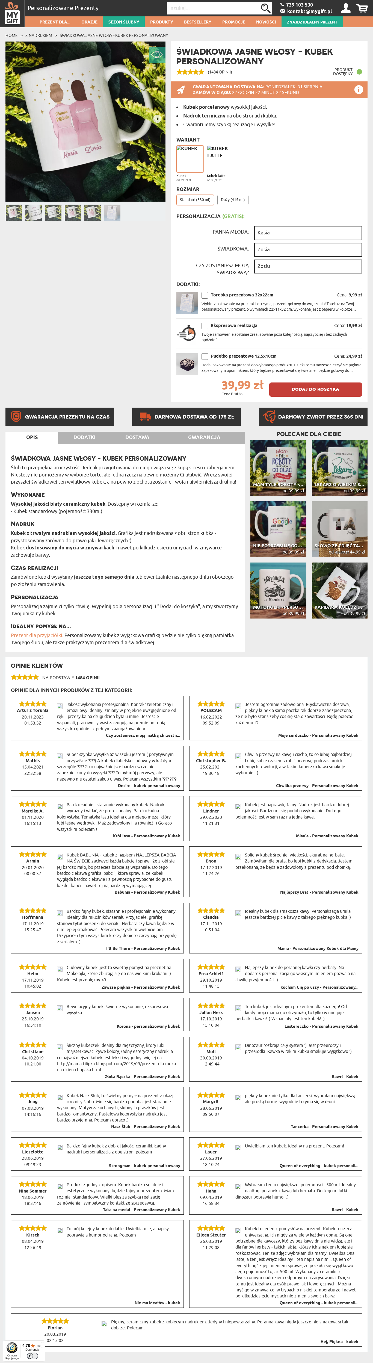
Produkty (161, 22)
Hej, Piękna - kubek (340, 1342)
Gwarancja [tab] (204, 437)
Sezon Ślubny (123, 22)
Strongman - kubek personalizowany (144, 1166)
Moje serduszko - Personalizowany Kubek (318, 735)
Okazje (89, 22)
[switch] (32, 1356)
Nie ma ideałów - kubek (157, 1303)
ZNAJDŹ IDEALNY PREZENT (312, 22)
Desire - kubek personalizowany (149, 786)
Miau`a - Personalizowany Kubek (327, 836)
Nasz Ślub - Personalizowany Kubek (145, 1127)
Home (11, 35)
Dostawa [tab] (137, 437)
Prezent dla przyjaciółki (36, 635)
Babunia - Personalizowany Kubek (147, 892)
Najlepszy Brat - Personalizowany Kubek (319, 892)
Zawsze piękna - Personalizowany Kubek (141, 987)
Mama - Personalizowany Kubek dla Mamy (318, 949)
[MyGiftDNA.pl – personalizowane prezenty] (12, 13)
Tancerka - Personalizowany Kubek (325, 1127)
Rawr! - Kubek (345, 1077)
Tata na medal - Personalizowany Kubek (141, 1210)
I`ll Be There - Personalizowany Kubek (143, 949)
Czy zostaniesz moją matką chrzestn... (143, 735)
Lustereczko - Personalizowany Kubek (322, 1026)
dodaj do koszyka (315, 389)
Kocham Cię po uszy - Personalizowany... (319, 987)
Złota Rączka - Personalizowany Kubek (142, 1077)
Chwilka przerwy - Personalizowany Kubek (317, 786)
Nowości (266, 22)
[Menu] (42, 1343)
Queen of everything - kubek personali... (319, 1166)
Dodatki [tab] (84, 437)
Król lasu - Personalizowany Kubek (146, 836)
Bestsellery (197, 22)
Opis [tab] (32, 437)
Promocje (233, 22)
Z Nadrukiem (38, 35)
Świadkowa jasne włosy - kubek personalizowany (114, 35)
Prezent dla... (55, 22)
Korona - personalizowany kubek (148, 1026)
